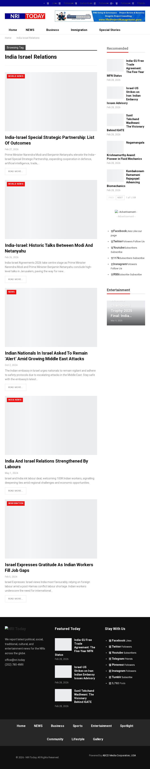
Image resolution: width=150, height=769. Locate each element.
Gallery (98, 739)
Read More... (15, 171)
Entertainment (101, 726)
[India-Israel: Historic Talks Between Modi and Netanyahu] (51, 209)
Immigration (79, 30)
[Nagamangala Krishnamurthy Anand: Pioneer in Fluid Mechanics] (115, 147)
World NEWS (15, 76)
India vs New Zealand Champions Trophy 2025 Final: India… (121, 305)
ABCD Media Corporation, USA (119, 755)
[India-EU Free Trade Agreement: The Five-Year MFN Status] (115, 65)
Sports (78, 726)
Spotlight (126, 726)
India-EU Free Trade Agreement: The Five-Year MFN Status (75, 647)
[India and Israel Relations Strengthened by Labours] (51, 425)
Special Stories (109, 30)
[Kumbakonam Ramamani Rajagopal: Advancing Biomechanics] (115, 175)
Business (52, 30)
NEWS (30, 30)
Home (13, 30)
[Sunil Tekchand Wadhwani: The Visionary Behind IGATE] (115, 120)
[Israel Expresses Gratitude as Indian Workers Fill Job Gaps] (51, 528)
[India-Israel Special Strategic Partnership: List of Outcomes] (51, 101)
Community (55, 739)
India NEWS (14, 400)
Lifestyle (78, 739)
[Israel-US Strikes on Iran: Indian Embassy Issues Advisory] (115, 92)
